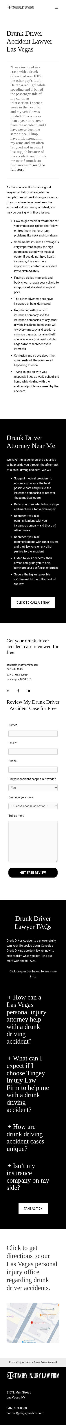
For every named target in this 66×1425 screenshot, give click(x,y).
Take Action (33, 1208)
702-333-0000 (15, 668)
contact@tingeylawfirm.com (22, 664)
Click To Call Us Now (33, 602)
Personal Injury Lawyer (20, 1362)
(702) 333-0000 (17, 1408)
